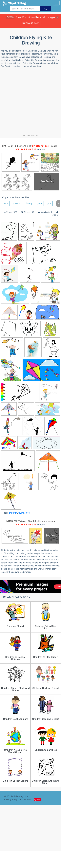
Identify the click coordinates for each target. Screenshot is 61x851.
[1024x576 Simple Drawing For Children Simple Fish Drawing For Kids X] (46, 444)
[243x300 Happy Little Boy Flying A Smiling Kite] (11, 371)
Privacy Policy (10, 799)
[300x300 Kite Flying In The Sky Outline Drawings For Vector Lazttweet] (33, 427)
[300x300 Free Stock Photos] (12, 349)
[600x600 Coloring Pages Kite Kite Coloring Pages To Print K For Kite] (9, 330)
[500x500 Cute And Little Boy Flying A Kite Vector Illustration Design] (50, 483)
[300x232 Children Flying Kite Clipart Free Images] (15, 295)
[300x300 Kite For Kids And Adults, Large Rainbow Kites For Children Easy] (8, 444)
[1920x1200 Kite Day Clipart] (47, 410)
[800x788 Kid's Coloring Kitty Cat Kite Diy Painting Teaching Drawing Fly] (8, 410)
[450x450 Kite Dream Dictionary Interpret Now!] (11, 427)
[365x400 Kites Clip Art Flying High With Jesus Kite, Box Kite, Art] (24, 444)
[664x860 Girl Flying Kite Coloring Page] (51, 348)
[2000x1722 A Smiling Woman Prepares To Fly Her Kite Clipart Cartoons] (48, 232)
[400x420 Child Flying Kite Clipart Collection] (50, 275)
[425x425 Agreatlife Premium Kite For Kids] (13, 254)
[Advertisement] (30, 102)
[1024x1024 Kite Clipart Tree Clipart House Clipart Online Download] (26, 410)
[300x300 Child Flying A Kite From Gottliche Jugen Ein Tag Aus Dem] (30, 275)
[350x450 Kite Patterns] (52, 427)
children (17, 203)
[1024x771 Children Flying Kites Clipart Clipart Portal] (45, 295)
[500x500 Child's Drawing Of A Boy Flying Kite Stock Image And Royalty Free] (28, 483)
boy (49, 203)
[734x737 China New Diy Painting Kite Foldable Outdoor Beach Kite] (9, 313)
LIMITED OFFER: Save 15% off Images (29, 146)
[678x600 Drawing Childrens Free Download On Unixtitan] (50, 329)
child (39, 203)
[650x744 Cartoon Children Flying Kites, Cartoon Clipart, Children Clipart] (9, 275)
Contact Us (25, 799)
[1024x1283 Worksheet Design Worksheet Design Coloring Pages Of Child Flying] (9, 483)
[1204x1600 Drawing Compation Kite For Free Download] (26, 232)
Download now (30, 22)
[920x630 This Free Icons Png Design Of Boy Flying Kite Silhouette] (17, 462)
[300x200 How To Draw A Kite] (41, 371)
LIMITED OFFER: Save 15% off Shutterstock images (30, 521)
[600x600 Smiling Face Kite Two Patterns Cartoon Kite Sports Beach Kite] (11, 502)
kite (6, 203)
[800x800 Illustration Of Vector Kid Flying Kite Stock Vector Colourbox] (49, 393)
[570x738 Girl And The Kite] (33, 349)
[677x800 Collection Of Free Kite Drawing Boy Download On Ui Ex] (26, 313)
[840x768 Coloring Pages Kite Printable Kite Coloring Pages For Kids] (29, 330)
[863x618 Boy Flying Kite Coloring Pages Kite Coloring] (43, 254)
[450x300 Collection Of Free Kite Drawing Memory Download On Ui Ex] (47, 313)
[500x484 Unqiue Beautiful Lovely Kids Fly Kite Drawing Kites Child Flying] (48, 462)
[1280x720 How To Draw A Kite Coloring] (19, 393)
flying (29, 203)
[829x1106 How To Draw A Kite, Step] (9, 232)
